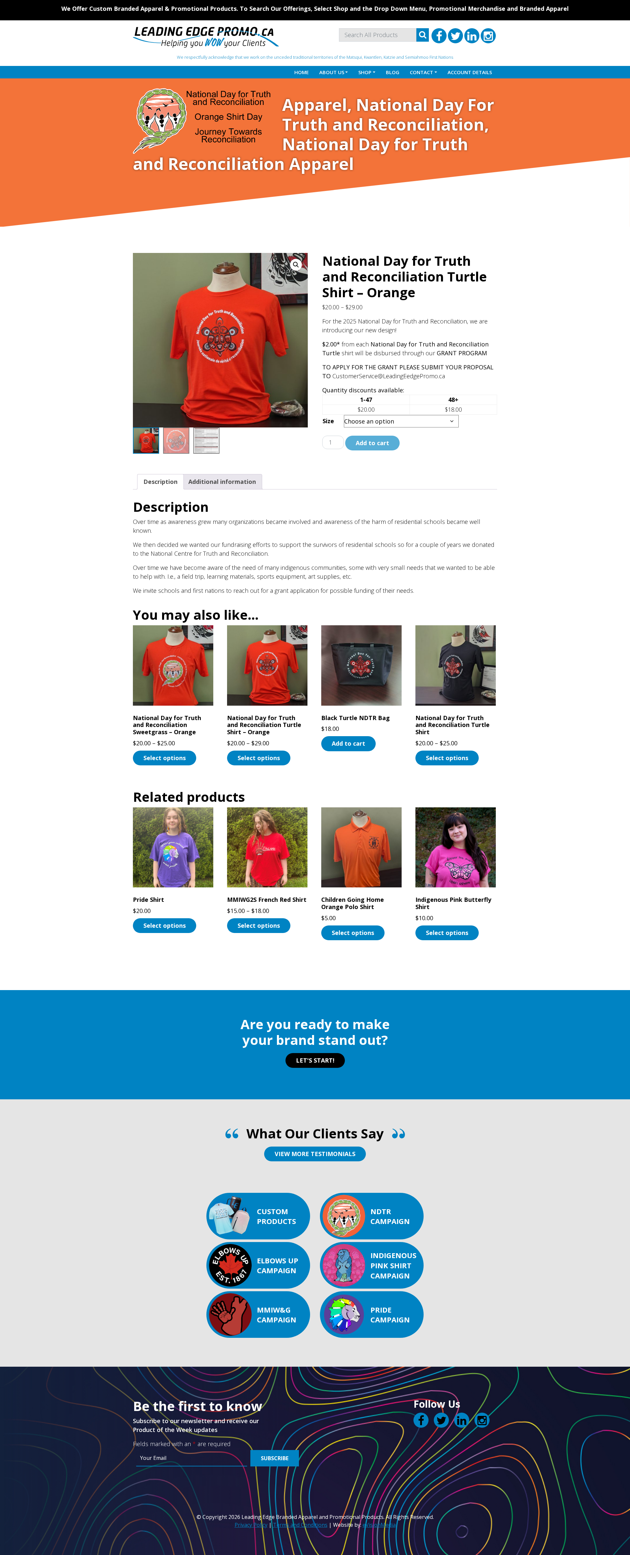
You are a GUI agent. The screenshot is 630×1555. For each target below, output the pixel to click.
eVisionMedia (379, 1524)
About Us (331, 72)
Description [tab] (160, 482)
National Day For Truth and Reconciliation (388, 114)
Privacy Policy (251, 1524)
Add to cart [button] (348, 743)
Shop (364, 72)
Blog (392, 72)
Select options (164, 758)
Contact (421, 72)
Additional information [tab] (222, 482)
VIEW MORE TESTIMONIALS (315, 1154)
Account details (470, 72)
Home (301, 72)
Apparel (314, 104)
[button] (296, 265)
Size (328, 421)
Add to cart (372, 443)
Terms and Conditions (300, 1524)
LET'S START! (315, 1060)
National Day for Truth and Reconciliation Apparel (300, 154)
